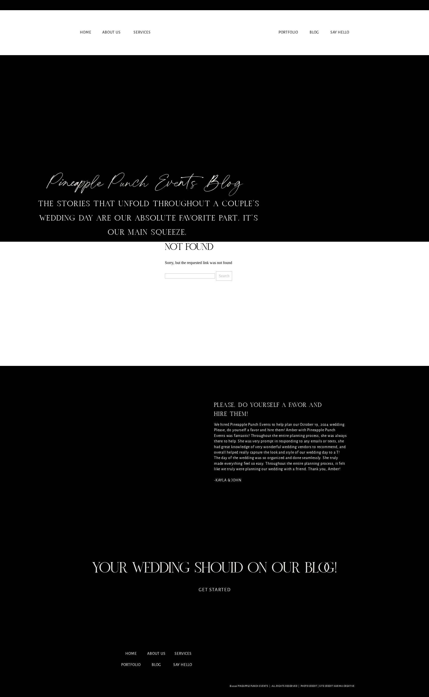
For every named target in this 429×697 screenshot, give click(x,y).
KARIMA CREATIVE (344, 686)
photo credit (309, 686)
